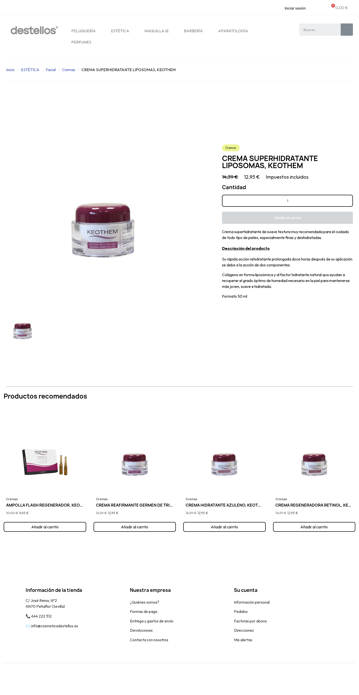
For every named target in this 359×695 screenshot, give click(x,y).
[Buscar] (347, 29)
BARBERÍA (193, 30)
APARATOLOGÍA (233, 30)
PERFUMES (81, 42)
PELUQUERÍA (83, 30)
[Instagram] (349, 679)
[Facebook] (338, 679)
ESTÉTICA (120, 30)
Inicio (10, 69)
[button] (287, 218)
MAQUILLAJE (156, 30)
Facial (51, 69)
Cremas (68, 69)
